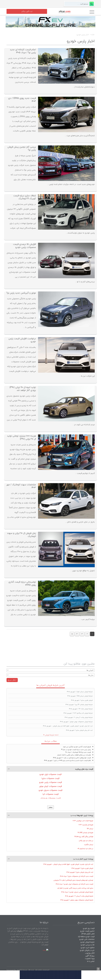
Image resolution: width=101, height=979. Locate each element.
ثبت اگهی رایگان (26, 11)
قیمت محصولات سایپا (50, 778)
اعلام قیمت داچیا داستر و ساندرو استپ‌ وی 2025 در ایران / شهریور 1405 (67, 760)
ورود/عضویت (89, 958)
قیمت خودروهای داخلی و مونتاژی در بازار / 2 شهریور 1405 (72, 757)
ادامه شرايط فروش (51, 734)
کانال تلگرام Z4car (87, 933)
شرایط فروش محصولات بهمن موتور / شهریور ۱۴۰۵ (76, 721)
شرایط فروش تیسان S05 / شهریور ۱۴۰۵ (80, 696)
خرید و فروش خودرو (86, 950)
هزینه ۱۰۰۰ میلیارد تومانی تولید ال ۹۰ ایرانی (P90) (21, 437)
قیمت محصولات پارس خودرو (50, 782)
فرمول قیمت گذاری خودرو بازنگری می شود (77, 746)
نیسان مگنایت (88, 844)
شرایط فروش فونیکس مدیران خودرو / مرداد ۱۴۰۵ (77, 892)
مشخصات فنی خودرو (86, 939)
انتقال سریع (12, 679)
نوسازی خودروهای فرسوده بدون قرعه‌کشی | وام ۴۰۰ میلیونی (73, 880)
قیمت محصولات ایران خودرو (50, 774)
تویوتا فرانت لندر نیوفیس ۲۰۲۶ (83, 820)
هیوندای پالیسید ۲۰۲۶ (86, 824)
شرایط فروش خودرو (87, 942)
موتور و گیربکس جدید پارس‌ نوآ (21, 293)
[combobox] (50, 670)
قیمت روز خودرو (88, 928)
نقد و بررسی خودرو (87, 944)
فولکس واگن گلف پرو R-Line (84, 836)
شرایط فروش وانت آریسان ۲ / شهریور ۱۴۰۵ (79, 717)
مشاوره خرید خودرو (87, 947)
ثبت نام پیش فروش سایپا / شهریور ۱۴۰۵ (79, 730)
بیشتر (50, 807)
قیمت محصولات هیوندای (50, 798)
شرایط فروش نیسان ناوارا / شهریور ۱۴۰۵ (80, 691)
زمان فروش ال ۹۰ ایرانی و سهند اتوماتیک (21, 534)
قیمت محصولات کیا (51, 794)
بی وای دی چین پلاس (86, 840)
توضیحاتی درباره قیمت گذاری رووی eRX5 (22, 583)
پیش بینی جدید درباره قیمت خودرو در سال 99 (76, 749)
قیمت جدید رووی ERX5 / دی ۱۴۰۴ (22, 99)
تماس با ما (90, 961)
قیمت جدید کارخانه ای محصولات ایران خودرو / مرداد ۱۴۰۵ (74, 884)
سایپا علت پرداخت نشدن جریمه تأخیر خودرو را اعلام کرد (75, 888)
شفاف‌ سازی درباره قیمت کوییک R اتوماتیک (24, 197)
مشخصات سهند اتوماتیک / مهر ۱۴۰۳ (21, 486)
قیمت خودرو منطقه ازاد (86, 936)
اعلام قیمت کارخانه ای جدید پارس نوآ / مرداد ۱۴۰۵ (23, 51)
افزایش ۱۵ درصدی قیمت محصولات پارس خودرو (24, 245)
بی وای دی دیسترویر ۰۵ (85, 848)
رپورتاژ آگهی (89, 955)
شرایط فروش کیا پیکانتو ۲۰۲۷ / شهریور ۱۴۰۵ (78, 713)
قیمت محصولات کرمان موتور (50, 786)
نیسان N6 (90, 828)
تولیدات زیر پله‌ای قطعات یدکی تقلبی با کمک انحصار (74, 755)
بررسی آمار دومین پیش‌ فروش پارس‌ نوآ (22, 148)
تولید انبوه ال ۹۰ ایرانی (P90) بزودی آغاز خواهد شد (23, 388)
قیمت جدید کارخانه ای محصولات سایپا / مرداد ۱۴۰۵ (76, 876)
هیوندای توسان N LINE (85, 832)
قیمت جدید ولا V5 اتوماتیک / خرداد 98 (78, 752)
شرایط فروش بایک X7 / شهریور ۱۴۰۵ (81, 709)
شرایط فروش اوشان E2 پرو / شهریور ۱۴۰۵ (79, 704)
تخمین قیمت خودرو (87, 930)
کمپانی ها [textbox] (90, 670)
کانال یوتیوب (89, 953)
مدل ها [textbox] (90, 675)
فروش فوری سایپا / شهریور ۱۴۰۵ (82, 700)
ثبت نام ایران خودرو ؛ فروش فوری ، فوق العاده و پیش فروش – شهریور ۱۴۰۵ (68, 726)
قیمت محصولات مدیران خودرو (50, 790)
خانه (92, 34)
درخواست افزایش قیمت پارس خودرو (22, 340)
